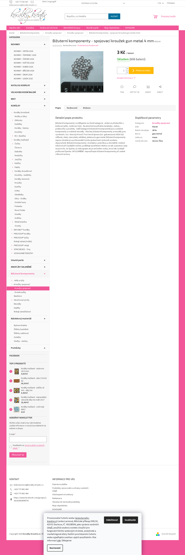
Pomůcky (16, 348)
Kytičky (18, 186)
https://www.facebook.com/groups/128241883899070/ (30, 499)
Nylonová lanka (20, 325)
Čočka (17, 143)
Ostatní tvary (20, 202)
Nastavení (55, 548)
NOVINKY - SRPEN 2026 (23, 51)
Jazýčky (18, 159)
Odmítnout (112, 520)
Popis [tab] (58, 108)
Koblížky (18, 124)
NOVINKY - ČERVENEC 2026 (25, 55)
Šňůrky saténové (21, 333)
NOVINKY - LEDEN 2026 (23, 78)
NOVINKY (15, 44)
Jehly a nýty (19, 280)
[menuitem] (14, 28)
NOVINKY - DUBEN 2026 (23, 66)
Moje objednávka (59, 505)
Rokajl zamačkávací (22, 311)
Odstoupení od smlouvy (62, 494)
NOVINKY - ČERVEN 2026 (24, 59)
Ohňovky (18, 120)
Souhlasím (130, 520)
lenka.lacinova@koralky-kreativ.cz (28, 484)
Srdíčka (18, 218)
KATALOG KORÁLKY (20, 85)
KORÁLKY (15, 105)
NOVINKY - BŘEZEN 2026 (24, 70)
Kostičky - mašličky (23, 175)
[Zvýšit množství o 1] (127, 68)
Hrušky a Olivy (21, 116)
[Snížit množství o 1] (127, 72)
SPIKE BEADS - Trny (22, 249)
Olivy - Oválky (20, 198)
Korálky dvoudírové (23, 171)
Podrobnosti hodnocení (88, 45)
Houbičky (19, 155)
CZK (159, 3)
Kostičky (18, 132)
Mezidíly (17, 304)
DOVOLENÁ (57, 509)
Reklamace (57, 498)
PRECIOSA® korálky (22, 233)
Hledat (114, 16)
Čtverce (18, 147)
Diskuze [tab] (87, 108)
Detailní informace (125, 78)
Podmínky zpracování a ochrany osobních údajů (70, 489)
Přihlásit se (18, 455)
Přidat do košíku (143, 70)
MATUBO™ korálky (22, 229)
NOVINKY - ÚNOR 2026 (23, 74)
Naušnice (18, 296)
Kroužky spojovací (22, 284)
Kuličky (18, 163)
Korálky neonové (22, 179)
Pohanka (18, 206)
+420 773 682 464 (21, 489)
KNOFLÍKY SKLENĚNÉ (21, 267)
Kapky (17, 167)
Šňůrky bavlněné (21, 329)
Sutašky (17, 337)
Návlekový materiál (21, 318)
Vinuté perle (17, 260)
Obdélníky (19, 194)
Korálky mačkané (21, 139)
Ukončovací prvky (21, 300)
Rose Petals (20, 210)
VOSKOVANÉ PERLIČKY (23, 253)
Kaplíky (17, 307)
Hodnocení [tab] (72, 108)
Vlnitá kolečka (21, 222)
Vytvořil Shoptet (169, 534)
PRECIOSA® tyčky (21, 237)
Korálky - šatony (22, 128)
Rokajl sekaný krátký (23, 241)
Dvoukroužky (20, 292)
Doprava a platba (89, 3)
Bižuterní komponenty (23, 273)
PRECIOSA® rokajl (21, 245)
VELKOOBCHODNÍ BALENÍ (23, 92)
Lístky (17, 190)
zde (59, 540)
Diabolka (18, 151)
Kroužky (18, 182)
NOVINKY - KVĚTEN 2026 (24, 62)
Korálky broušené (21, 112)
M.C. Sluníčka (20, 136)
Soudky (18, 214)
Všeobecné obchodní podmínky (66, 502)
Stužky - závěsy (21, 341)
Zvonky (18, 225)
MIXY (13, 99)
